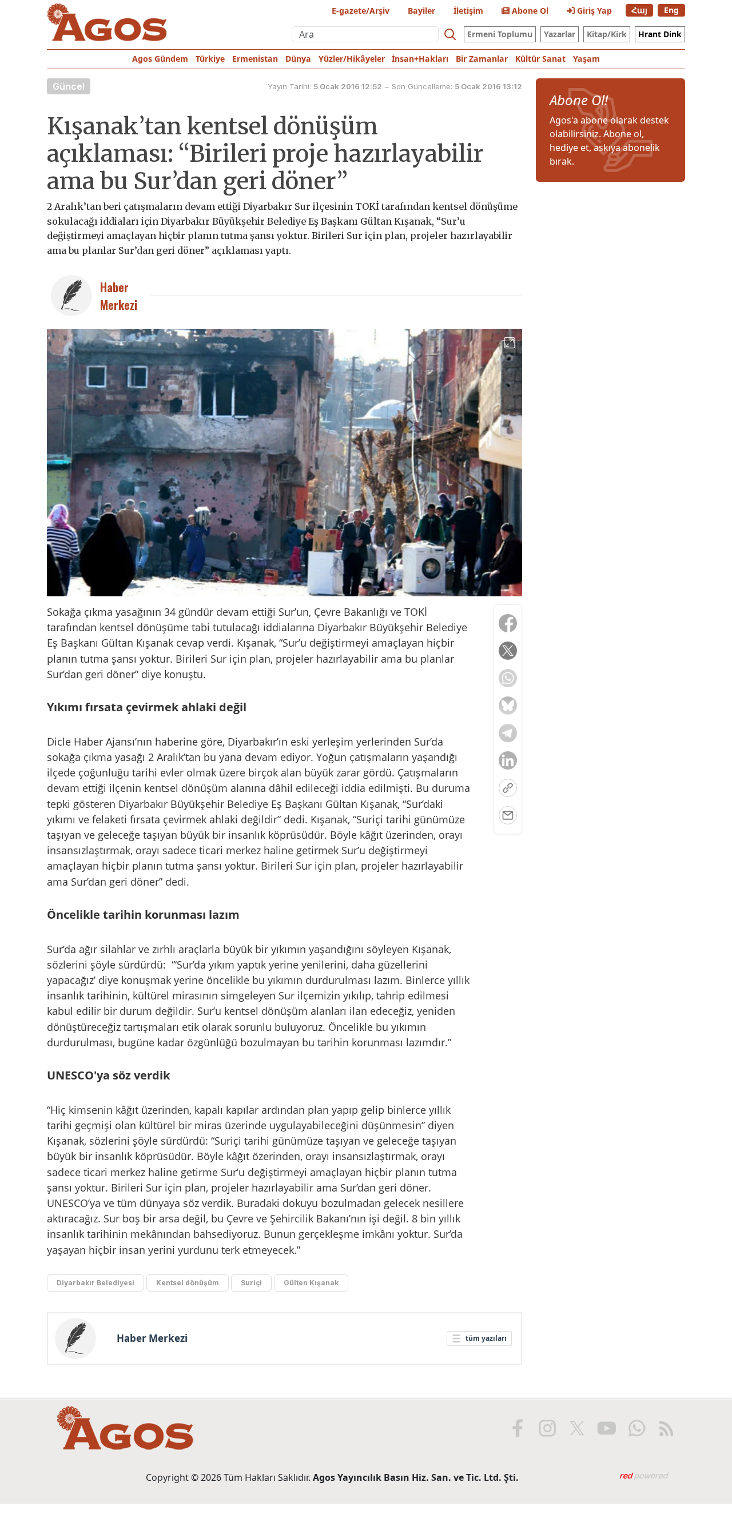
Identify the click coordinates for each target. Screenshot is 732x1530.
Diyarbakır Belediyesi (95, 1282)
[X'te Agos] (577, 1428)
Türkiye (210, 58)
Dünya (298, 58)
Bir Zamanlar (482, 58)
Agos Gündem (160, 58)
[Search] (450, 34)
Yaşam (586, 58)
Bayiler (421, 10)
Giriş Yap (593, 10)
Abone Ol (529, 10)
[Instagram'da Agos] (547, 1428)
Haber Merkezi (152, 1338)
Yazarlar (559, 34)
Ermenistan (255, 58)
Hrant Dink (660, 34)
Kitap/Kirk (607, 34)
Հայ (639, 10)
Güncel (69, 86)
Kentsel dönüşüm (187, 1282)
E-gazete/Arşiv (360, 10)
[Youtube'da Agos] (607, 1428)
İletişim (468, 10)
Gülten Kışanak (311, 1282)
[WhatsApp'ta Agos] (636, 1428)
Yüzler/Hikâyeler (352, 58)
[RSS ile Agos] (666, 1428)
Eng (671, 10)
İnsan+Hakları (420, 58)
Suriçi (251, 1282)
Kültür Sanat (540, 58)
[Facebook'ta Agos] (518, 1428)
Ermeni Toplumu (499, 34)
